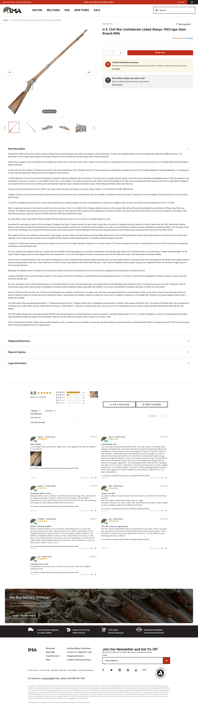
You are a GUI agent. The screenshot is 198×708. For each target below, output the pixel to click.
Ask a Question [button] (121, 404)
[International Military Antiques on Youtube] (136, 669)
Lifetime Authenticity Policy (79, 660)
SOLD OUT (160, 53)
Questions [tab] (49, 411)
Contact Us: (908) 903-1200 (79, 652)
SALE (97, 10)
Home (5, 20)
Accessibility (72, 670)
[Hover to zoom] (49, 71)
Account (181, 2)
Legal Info (62, 670)
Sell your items (117, 84)
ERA (67, 10)
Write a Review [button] (153, 404)
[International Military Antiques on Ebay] (144, 669)
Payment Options (17, 352)
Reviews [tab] (34, 411)
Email (104, 655)
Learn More (116, 69)
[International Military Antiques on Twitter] (111, 669)
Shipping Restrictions (19, 341)
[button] (92, 477)
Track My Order (52, 656)
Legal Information (17, 363)
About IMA (50, 652)
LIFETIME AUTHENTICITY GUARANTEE (99, 2)
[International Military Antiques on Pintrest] (128, 669)
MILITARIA (53, 10)
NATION (37, 10)
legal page (72, 698)
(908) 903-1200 (78, 678)
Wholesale (50, 648)
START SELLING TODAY (24, 616)
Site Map (54, 670)
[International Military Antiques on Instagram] (119, 669)
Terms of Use (45, 670)
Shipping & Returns (75, 656)
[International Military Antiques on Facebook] (102, 669)
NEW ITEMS (81, 10)
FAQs (48, 660)
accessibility (49, 678)
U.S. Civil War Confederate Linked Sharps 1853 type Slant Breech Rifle (54, 468)
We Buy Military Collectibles (79, 648)
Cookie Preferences (85, 670)
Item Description (16, 148)
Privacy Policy (33, 670)
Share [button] (35, 477)
